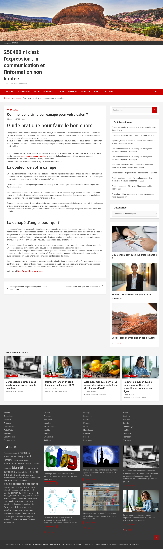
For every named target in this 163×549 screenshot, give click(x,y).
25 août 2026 (11, 392)
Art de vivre (19, 463)
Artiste (28, 463)
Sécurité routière (28, 510)
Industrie (47, 423)
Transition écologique (24, 516)
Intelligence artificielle (30, 495)
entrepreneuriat (9, 487)
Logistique (87, 416)
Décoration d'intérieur (22, 478)
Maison (60, 92)
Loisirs (88, 376)
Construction (9, 437)
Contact (48, 92)
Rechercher (154, 110)
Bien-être (7, 433)
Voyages (85, 92)
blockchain (30, 475)
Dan (23, 119)
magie (11, 501)
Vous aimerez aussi (17, 352)
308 (118, 343)
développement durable (22, 480)
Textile (126, 430)
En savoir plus (50, 483)
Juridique (47, 440)
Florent (20, 392)
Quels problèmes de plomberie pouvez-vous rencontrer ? (28, 287)
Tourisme (127, 433)
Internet (47, 433)
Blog (37, 92)
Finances (47, 416)
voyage (7, 519)
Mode (31, 501)
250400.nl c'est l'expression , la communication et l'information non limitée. (24, 65)
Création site (52, 376)
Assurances (9, 426)
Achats (7, 413)
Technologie (12, 376)
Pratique (73, 92)
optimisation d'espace (12, 504)
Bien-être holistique (21, 472)
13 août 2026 (89, 392)
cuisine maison (9, 478)
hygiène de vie (13, 495)
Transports (127, 437)
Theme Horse (100, 544)
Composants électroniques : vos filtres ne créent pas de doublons (21, 385)
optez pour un (33, 156)
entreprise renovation (22, 487)
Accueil (10, 92)
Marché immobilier (22, 501)
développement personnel (21, 484)
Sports (126, 423)
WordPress (134, 544)
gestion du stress (19, 493)
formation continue (19, 490)
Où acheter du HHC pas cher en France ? (83, 286)
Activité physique (10, 453)
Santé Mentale (11, 507)
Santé (97, 92)
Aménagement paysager (22, 460)
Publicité (86, 437)
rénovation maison (29, 504)
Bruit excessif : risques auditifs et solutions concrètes (134, 173)
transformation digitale (12, 513)
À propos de (24, 92)
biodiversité (20, 475)
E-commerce (9, 440)
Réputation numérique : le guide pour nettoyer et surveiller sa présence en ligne (138, 386)
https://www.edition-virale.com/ (30, 271)
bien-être (19, 467)
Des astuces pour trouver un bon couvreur (133, 337)
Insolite (47, 430)
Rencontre (87, 440)
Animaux (7, 420)
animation (8, 463)
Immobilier (48, 420)
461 (49, 532)
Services (126, 420)
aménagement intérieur (17, 458)
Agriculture (8, 416)
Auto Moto (110, 92)
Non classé (12, 110)
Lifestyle (87, 413)
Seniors (126, 416)
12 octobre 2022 (13, 119)
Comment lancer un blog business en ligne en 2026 (133, 135)
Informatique (130, 376)
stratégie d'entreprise (13, 510)
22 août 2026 (50, 388)
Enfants (47, 413)
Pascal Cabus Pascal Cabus (56, 391)
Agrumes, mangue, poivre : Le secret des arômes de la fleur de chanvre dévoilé (100, 385)
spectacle (25, 507)
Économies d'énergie (19, 519)
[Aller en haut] (156, 537)
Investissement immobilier (15, 498)
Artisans (7, 423)
